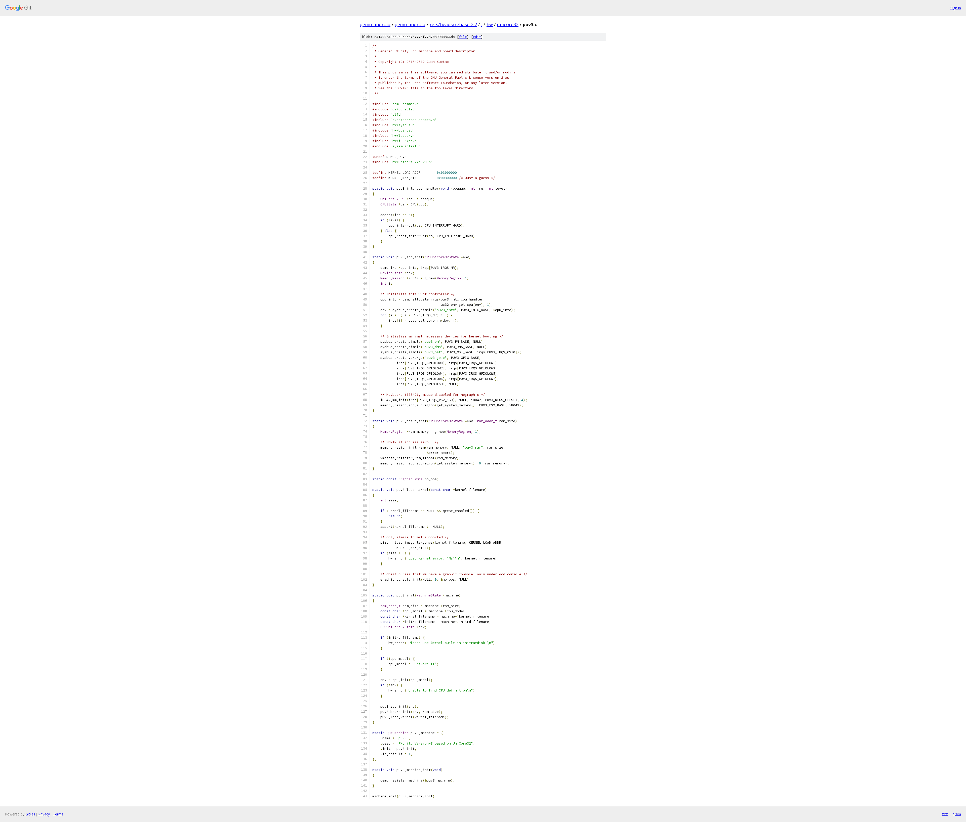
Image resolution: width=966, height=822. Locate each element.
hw (490, 24)
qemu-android (375, 24)
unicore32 (507, 24)
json (957, 814)
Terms (58, 814)
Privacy (44, 814)
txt (945, 814)
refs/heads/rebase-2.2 (453, 24)
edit (477, 37)
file (463, 37)
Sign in (955, 8)
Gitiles (30, 814)
